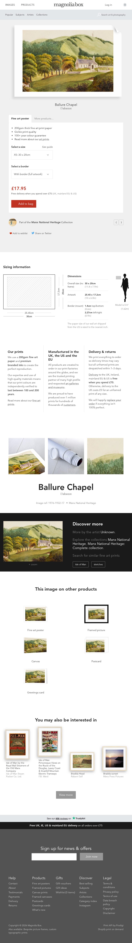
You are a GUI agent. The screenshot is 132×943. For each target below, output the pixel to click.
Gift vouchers (63, 883)
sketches (98, 564)
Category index (88, 901)
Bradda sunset (110, 773)
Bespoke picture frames (36, 929)
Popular (9, 14)
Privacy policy (111, 891)
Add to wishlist (20, 233)
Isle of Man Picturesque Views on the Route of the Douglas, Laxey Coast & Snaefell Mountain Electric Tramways (49, 767)
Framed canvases (42, 896)
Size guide (47, 146)
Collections (41, 14)
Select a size (32, 146)
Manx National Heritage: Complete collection (99, 546)
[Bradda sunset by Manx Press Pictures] (114, 758)
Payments (14, 896)
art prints (44, 139)
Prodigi (119, 925)
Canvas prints (39, 892)
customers (69, 405)
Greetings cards (41, 905)
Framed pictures (41, 888)
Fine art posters (41, 883)
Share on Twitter (43, 233)
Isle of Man (80, 564)
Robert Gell (77, 776)
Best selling (86, 883)
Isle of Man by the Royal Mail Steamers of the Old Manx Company (17, 766)
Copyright (108, 908)
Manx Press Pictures (113, 776)
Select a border (20, 166)
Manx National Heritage (46, 222)
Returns (13, 905)
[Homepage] (66, 5)
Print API (108, 925)
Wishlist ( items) (65, 892)
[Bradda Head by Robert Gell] (82, 761)
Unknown (66, 108)
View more (66, 795)
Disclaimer (109, 913)
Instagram (85, 905)
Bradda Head (78, 773)
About (12, 888)
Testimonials (16, 892)
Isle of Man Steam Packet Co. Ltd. (15, 775)
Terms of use (110, 896)
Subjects (20, 14)
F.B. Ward (43, 776)
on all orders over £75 (66, 825)
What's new (38, 909)
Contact (13, 883)
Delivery (93, 374)
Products (27, 4)
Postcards (37, 901)
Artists (30, 14)
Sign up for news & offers (66, 848)
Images (10, 4)
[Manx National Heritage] (13, 222)
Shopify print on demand (110, 929)
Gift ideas (61, 888)
